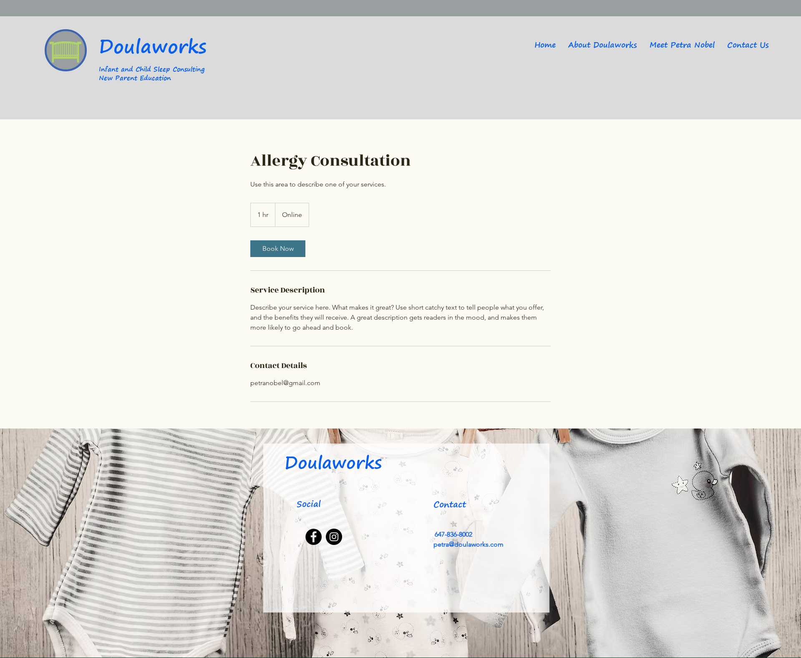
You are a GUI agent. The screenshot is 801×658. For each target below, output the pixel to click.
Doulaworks (153, 45)
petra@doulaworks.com (468, 544)
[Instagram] (334, 537)
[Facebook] (313, 537)
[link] (277, 248)
